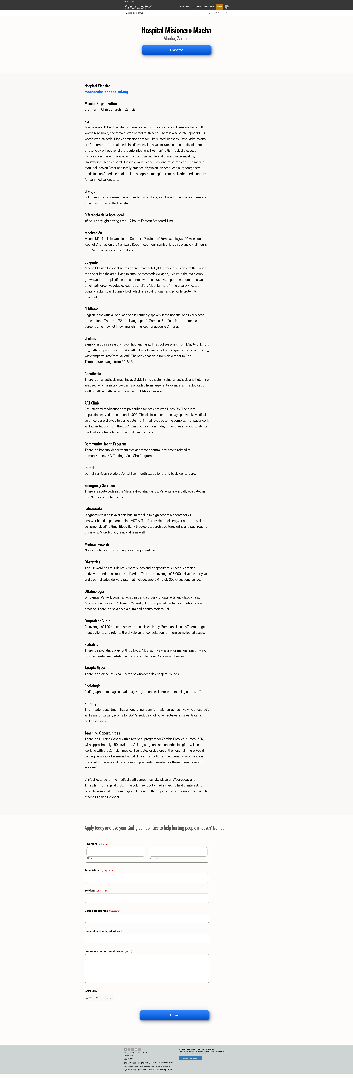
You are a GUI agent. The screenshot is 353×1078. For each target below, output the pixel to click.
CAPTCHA (91, 990)
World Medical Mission (134, 13)
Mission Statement (163, 1062)
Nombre (91, 858)
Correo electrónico (102, 910)
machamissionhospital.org (106, 92)
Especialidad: (99, 870)
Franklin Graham (128, 1064)
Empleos (171, 1062)
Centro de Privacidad (142, 1062)
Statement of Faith (153, 1062)
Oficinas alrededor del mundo (140, 1064)
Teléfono (96, 890)
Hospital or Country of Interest (103, 931)
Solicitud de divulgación (130, 1062)
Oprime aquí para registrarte (190, 1058)
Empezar (176, 50)
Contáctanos (152, 1064)
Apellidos (153, 858)
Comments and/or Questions (108, 951)
